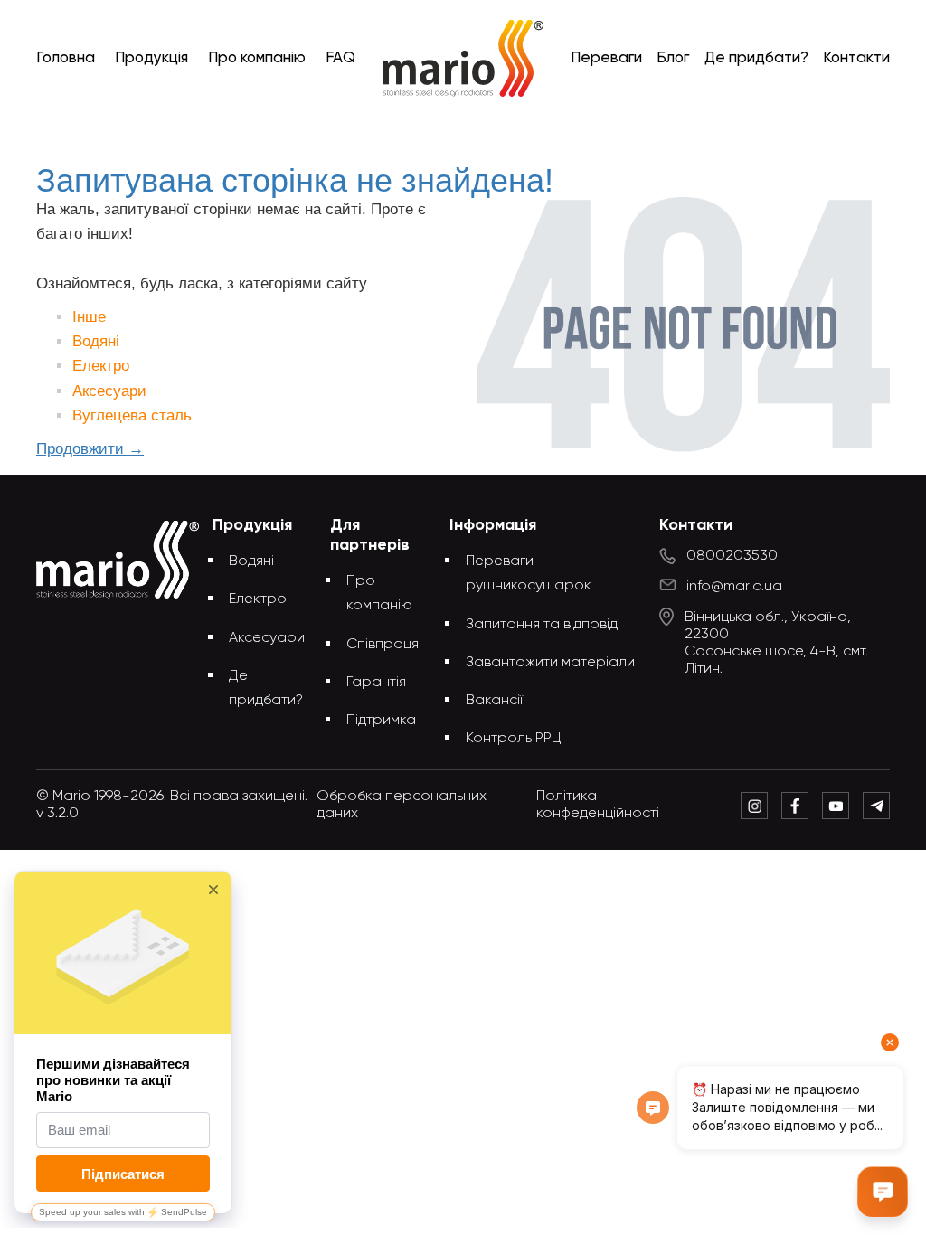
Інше (89, 316)
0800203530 (732, 556)
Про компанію (257, 58)
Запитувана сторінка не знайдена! (493, 129)
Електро (100, 365)
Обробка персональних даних (402, 805)
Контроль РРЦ (514, 738)
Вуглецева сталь (132, 415)
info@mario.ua (734, 587)
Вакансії (494, 700)
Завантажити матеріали (550, 662)
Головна (65, 58)
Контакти (856, 58)
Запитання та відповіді (543, 625)
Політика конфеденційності (597, 805)
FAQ (340, 58)
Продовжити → (90, 448)
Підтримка (381, 720)
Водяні (95, 341)
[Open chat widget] (882, 1191)
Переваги (606, 58)
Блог (673, 58)
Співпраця (382, 644)
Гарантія (376, 682)
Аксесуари (109, 391)
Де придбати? (756, 58)
